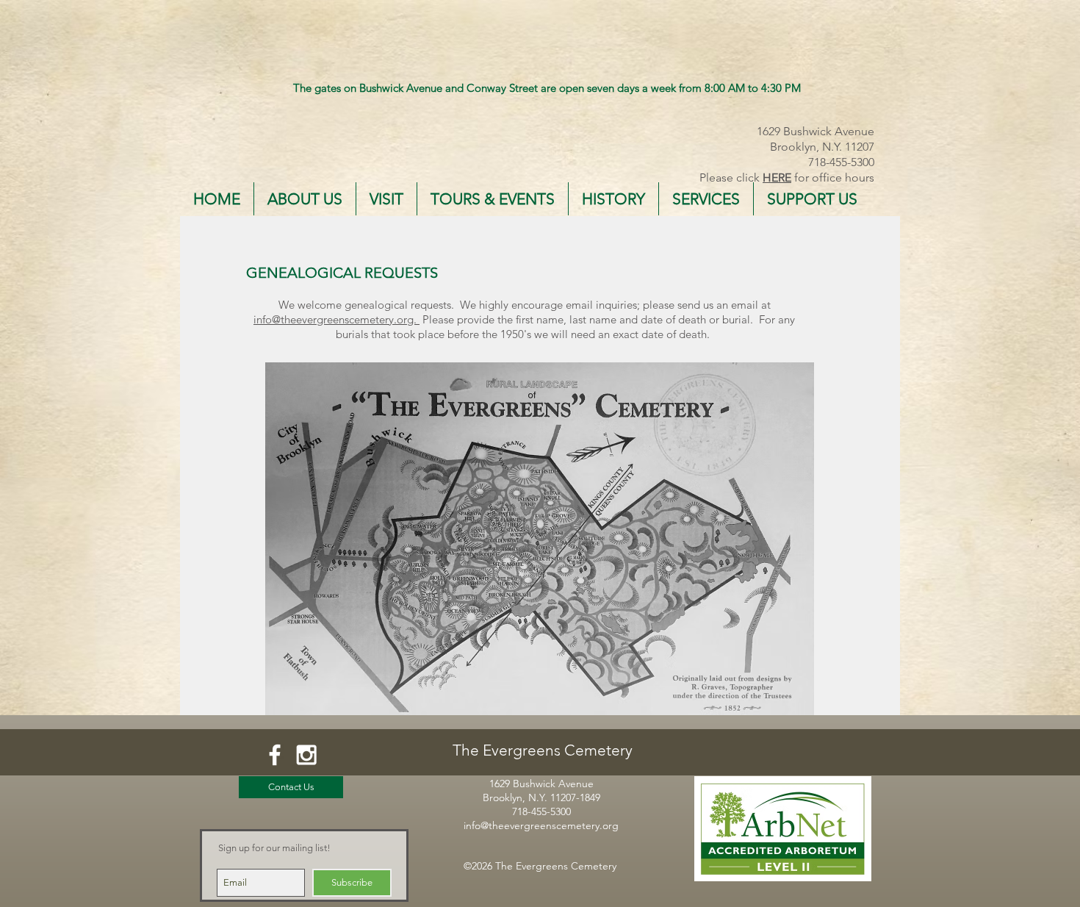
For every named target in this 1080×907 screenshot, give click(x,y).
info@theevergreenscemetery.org (541, 825)
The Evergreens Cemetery (543, 750)
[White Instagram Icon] (306, 755)
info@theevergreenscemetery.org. (336, 319)
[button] (305, 198)
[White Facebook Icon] (275, 755)
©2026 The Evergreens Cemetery (540, 865)
